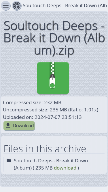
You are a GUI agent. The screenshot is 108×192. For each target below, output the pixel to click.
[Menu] (16, 5)
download (65, 167)
